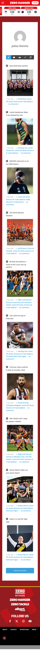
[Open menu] (3, 3)
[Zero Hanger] (20, 3)
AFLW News (22, 99)
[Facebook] (10, 621)
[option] (12, 11)
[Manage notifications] (4, 638)
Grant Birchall (18, 302)
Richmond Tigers (12, 511)
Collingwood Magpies (13, 405)
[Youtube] (30, 621)
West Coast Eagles (19, 356)
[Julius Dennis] (20, 37)
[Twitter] (16, 621)
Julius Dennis (20, 46)
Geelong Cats (22, 148)
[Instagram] (23, 621)
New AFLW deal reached (19, 66)
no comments (13, 104)
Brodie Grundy (23, 403)
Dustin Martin (23, 506)
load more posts (20, 570)
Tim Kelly (9, 356)
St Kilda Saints (18, 202)
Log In (35, 3)
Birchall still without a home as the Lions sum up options (16, 264)
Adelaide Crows (18, 457)
